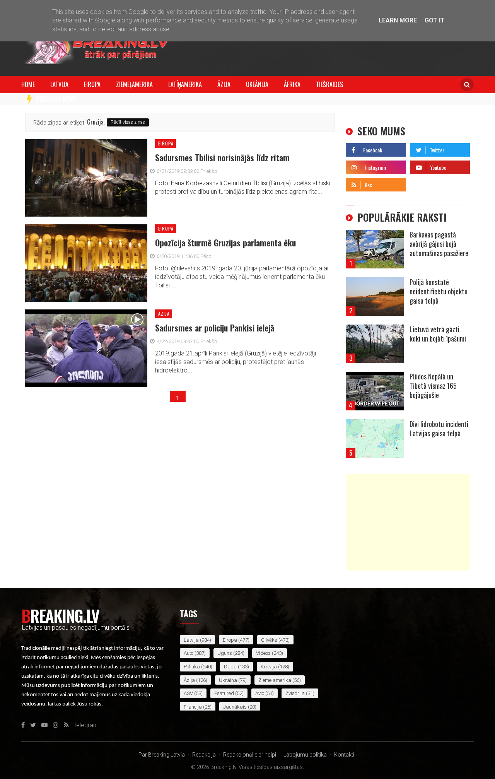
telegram (422, 182)
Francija (193, 707)
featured (224, 693)
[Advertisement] (408, 522)
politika (192, 667)
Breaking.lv (60, 615)
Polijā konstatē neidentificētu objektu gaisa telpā (439, 291)
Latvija (59, 84)
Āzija (223, 84)
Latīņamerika (185, 84)
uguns (224, 653)
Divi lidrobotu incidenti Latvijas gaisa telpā (439, 428)
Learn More (398, 20)
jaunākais (235, 707)
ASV (188, 693)
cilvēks (269, 640)
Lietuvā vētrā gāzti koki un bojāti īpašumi (438, 334)
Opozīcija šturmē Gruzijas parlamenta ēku (225, 242)
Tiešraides (329, 84)
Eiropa (92, 84)
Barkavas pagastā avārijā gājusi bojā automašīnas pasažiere (439, 244)
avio (259, 693)
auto (188, 653)
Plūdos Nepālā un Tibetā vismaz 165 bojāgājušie (433, 386)
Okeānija (257, 84)
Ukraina (228, 680)
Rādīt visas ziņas (128, 122)
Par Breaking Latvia (161, 755)
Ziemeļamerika (134, 84)
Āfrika (292, 84)
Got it (435, 20)
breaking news (56, 99)
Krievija (269, 667)
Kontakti (344, 755)
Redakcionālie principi (249, 755)
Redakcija (204, 755)
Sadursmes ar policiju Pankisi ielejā (214, 327)
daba (230, 667)
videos (263, 653)
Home (28, 84)
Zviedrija (295, 693)
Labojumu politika (305, 755)
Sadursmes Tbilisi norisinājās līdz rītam (222, 157)
